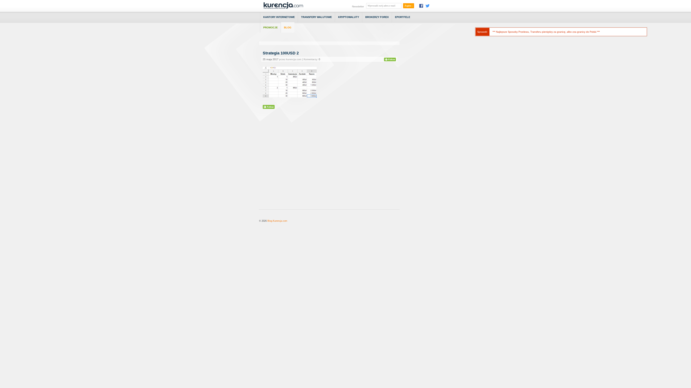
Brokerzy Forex (377, 17)
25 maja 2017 (270, 59)
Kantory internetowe (279, 17)
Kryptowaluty (348, 17)
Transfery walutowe (316, 17)
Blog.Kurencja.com (277, 221)
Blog (287, 27)
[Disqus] (329, 164)
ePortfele (402, 17)
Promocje (270, 27)
